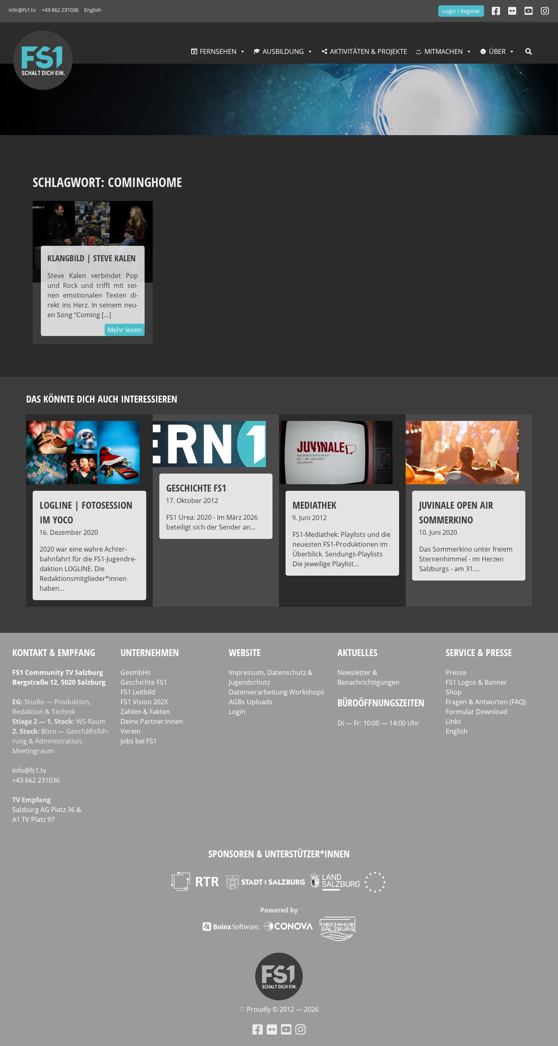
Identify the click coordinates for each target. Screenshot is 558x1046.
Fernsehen (218, 51)
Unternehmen (150, 652)
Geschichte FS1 (144, 682)
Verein (131, 731)
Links (453, 721)
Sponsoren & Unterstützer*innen (279, 853)
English (92, 9)
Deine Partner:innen (152, 721)
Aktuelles (357, 652)
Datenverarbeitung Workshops (276, 692)
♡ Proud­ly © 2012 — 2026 (279, 1009)
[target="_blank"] (544, 10)
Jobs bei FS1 (139, 741)
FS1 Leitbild (138, 692)
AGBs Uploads (250, 701)
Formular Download (476, 711)
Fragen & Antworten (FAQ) (486, 701)
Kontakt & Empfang (53, 652)
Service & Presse (479, 652)
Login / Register (461, 11)
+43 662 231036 (60, 9)
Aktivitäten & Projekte (368, 51)
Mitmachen (443, 51)
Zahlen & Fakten (145, 711)
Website (245, 652)
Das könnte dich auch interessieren (101, 398)
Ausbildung (283, 51)
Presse (456, 672)
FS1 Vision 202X (144, 701)
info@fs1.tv (22, 9)
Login (237, 711)
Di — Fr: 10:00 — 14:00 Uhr (378, 723)
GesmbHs (136, 672)
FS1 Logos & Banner (476, 682)
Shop (454, 692)
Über (497, 51)
